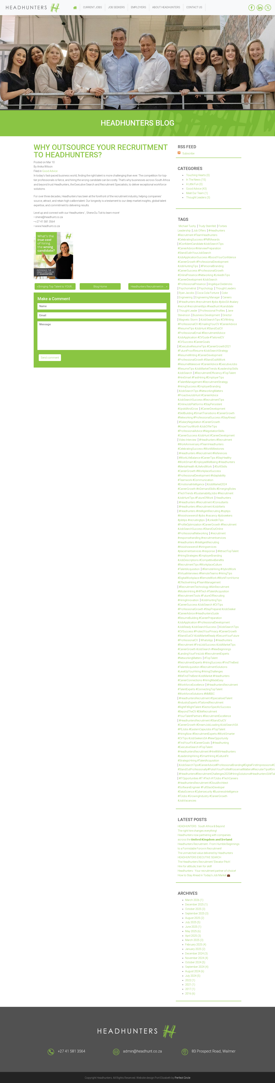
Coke (225, 292)
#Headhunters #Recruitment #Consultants (203, 502)
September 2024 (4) (196, 966)
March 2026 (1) (194, 899)
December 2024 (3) (196, 953)
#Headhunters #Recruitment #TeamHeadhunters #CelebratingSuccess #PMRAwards (201, 235)
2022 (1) (190, 980)
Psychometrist (187, 288)
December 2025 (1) (196, 904)
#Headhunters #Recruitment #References (203, 453)
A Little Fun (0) (194, 184)
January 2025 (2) (195, 949)
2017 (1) (190, 989)
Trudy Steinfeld (207, 226)
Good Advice (49, 171)
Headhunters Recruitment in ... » (149, 286)
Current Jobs (92, 7)
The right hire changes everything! (197, 830)
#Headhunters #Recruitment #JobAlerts (202, 506)
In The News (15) (196, 179)
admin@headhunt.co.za (142, 1051)
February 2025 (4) (195, 944)
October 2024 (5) (195, 962)
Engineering (185, 297)
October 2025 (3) (195, 908)
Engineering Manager (207, 297)
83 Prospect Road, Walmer (214, 1051)
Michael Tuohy (187, 226)
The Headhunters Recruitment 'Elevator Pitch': (204, 861)
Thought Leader (188, 310)
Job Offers (199, 230)
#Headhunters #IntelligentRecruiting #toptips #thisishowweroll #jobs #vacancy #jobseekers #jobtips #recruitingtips (205, 516)
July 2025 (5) (192, 922)
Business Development (206, 315)
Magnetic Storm (188, 319)
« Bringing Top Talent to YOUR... (55, 286)
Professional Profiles (212, 310)
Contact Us (194, 7)
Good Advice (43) (196, 188)
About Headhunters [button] (166, 7)
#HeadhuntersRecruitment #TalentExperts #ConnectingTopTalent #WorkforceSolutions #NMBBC (208, 689)
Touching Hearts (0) (198, 175)
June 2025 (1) (193, 926)
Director (227, 315)
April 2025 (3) (193, 935)
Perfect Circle (182, 1077)
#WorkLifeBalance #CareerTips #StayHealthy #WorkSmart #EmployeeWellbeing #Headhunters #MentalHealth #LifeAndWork (206, 462)
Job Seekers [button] (116, 7)
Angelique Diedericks (220, 284)
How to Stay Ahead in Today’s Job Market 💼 (204, 875)
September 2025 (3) (196, 913)
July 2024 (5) (192, 975)
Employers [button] (138, 7)
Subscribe (188, 153)
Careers (227, 297)
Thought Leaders (226, 288)
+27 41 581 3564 (71, 1051)
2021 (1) (190, 984)
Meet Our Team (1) (197, 193)
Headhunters (223, 497)
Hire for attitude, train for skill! (195, 866)
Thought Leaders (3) (198, 197)
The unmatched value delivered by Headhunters (205, 853)
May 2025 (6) (193, 931)
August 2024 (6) (194, 971)
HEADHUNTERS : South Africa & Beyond (201, 826)
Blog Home (100, 286)
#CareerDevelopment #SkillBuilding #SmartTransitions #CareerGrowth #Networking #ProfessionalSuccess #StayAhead (206, 413)
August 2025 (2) (194, 917)
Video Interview (187, 439)
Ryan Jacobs (186, 292)
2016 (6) (190, 993)
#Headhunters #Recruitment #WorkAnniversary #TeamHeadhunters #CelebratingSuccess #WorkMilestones (205, 444)
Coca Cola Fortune (208, 292)
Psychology (206, 288)
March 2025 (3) (194, 940)
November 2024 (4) (196, 957)
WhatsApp (207, 640)
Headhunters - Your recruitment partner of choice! (207, 870)
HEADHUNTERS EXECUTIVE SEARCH (199, 857)
